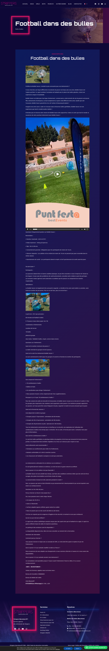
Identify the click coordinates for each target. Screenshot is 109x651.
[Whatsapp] (105, 3)
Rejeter (77, 648)
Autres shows (61, 4)
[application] (57, 174)
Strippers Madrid (45, 633)
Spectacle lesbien (45, 625)
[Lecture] (27, 229)
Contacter (78, 4)
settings (58, 649)
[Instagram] (98, 3)
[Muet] (85, 229)
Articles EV (43, 627)
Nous (32, 4)
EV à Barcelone (44, 615)
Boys (43, 4)
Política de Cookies (93, 645)
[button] (57, 174)
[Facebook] (95, 3)
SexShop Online (44, 630)
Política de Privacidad (81, 645)
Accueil (25, 4)
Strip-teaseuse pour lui (46, 620)
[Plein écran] (87, 229)
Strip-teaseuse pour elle (47, 622)
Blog (70, 4)
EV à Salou (43, 617)
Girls (38, 4)
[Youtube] (102, 3)
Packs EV (51, 4)
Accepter (68, 648)
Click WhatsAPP (30, 581)
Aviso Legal (71, 645)
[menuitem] (85, 4)
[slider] (56, 229)
